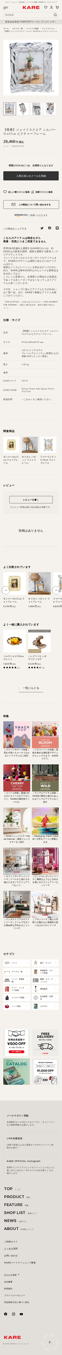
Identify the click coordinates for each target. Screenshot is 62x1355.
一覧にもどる (31, 688)
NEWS (15, 1220)
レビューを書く (31, 499)
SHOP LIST (20, 1213)
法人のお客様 (10, 1275)
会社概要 (8, 1282)
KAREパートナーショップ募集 (20, 1262)
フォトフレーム (48, 28)
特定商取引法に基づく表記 (16, 1302)
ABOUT (19, 1228)
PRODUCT (17, 1197)
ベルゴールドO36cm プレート (13, 657)
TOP (12, 1189)
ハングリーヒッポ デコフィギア (38, 657)
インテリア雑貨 (32, 28)
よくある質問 (11, 1248)
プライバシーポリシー (14, 1295)
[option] (31, 22)
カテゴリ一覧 (17, 28)
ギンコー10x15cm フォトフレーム (11, 460)
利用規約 (8, 1288)
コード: (6, 146)
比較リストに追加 (44, 192)
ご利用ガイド (11, 1241)
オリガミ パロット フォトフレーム (29, 460)
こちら (27, 399)
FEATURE (16, 1205)
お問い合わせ (11, 1255)
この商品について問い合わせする (34, 204)
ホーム (6, 28)
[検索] (55, 16)
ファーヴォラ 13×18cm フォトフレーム (48, 460)
